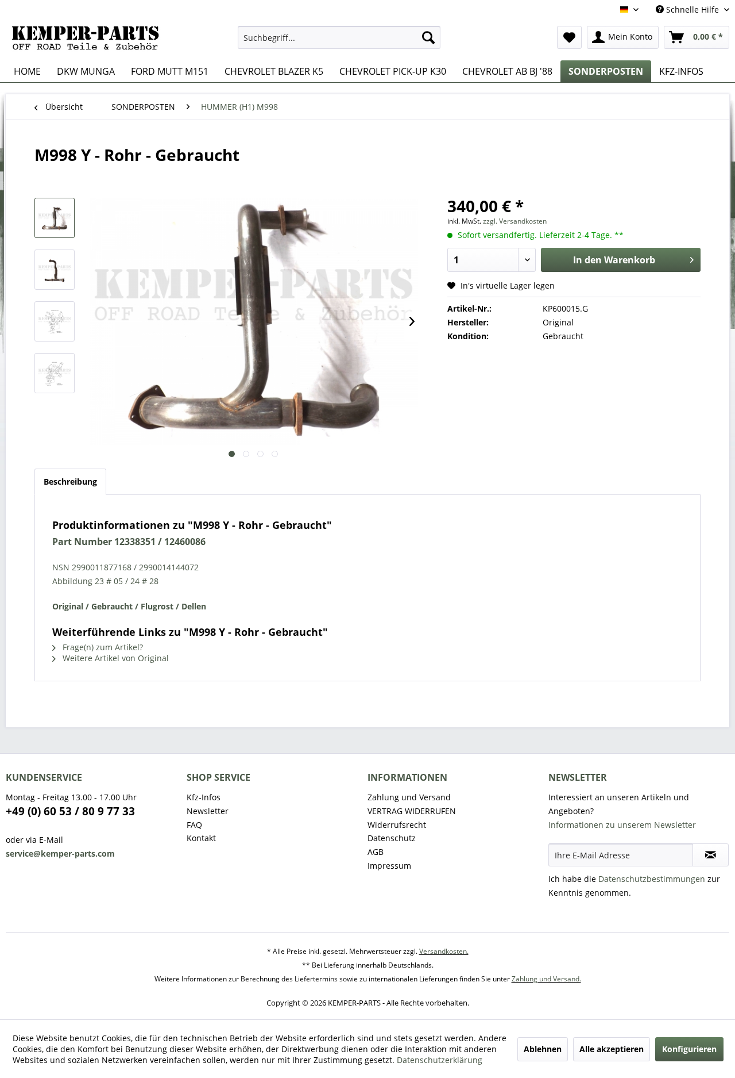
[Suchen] (428, 37)
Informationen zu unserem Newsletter (622, 824)
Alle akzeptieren (611, 1049)
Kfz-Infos (203, 797)
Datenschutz (392, 838)
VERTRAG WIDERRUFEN (412, 810)
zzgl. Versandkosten (515, 221)
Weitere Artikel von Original (114, 658)
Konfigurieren (689, 1049)
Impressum (389, 865)
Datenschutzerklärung (439, 1059)
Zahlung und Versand (409, 797)
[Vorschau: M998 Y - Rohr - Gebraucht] (54, 218)
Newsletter (208, 810)
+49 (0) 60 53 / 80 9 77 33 (70, 811)
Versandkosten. (444, 951)
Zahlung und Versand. (546, 979)
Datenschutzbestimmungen (651, 878)
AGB (376, 851)
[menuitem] (339, 37)
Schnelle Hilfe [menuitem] (692, 9)
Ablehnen (543, 1049)
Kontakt (201, 838)
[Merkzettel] (569, 37)
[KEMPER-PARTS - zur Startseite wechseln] (88, 40)
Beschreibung (70, 481)
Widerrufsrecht (397, 824)
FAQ (194, 824)
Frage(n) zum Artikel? (101, 647)
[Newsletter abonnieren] (711, 854)
